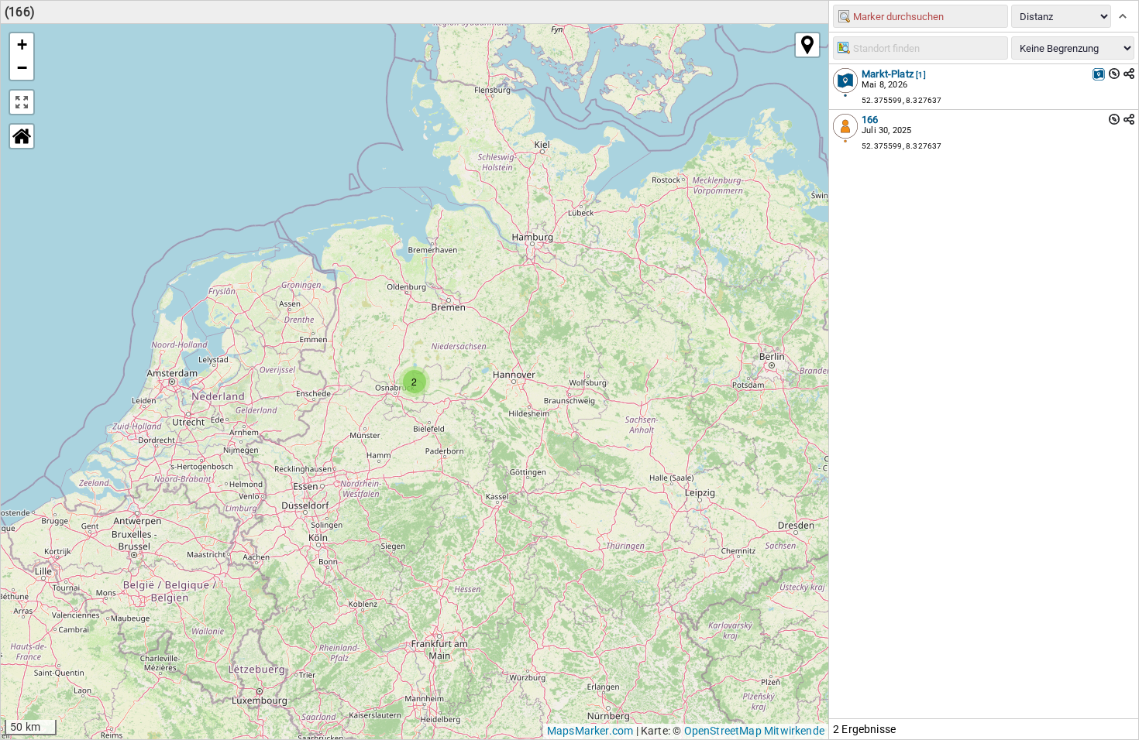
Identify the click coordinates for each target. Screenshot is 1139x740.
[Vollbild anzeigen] (21, 102)
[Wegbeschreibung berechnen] (1114, 73)
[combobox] (920, 48)
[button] (414, 381)
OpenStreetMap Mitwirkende (754, 731)
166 (870, 119)
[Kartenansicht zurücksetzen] (21, 136)
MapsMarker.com (590, 731)
